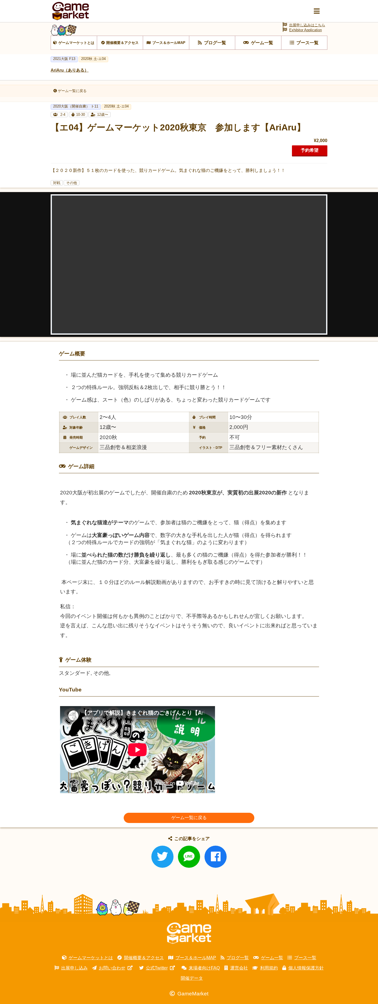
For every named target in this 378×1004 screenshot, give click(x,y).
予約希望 (310, 150)
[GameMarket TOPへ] (189, 933)
